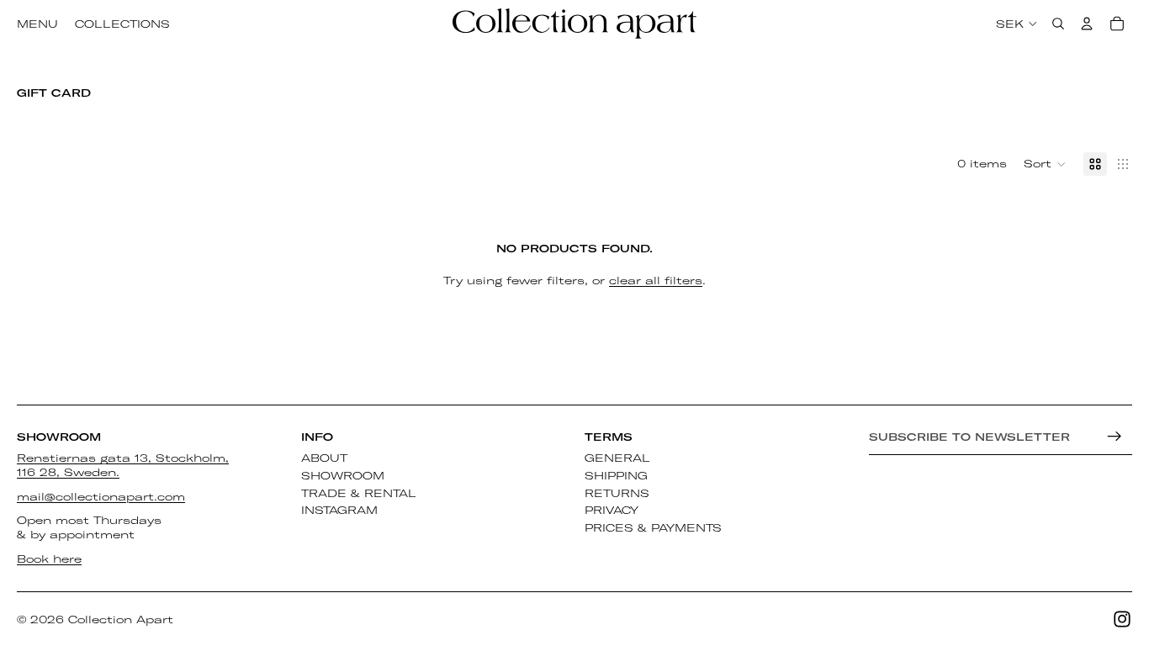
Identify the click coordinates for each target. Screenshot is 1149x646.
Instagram (339, 510)
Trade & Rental (358, 493)
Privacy (611, 510)
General (617, 457)
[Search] (1058, 23)
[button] (1045, 164)
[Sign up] (1114, 436)
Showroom (342, 475)
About (324, 457)
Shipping (616, 475)
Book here (49, 558)
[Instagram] (1122, 619)
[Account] (1087, 23)
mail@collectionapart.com (101, 496)
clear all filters (655, 280)
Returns (617, 493)
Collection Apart (120, 619)
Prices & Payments (653, 527)
